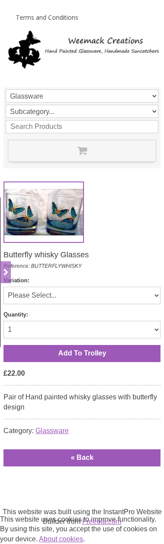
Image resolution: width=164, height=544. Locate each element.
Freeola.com (101, 521)
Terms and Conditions (47, 17)
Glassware (52, 430)
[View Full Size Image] (43, 212)
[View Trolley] (82, 151)
